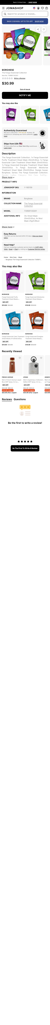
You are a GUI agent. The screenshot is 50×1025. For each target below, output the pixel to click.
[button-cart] (46, 8)
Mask (20, 257)
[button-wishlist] (42, 8)
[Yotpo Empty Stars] (7, 78)
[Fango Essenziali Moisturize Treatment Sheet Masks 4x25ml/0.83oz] (45, 273)
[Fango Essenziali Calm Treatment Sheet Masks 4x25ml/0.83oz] (22, 312)
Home (6, 257)
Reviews (7, 399)
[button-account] (38, 8)
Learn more (8, 148)
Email (10, 249)
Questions (20, 399)
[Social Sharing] (38, 29)
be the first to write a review (25, 448)
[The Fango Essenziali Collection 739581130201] (44, 29)
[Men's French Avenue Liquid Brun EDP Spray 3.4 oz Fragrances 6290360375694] (20, 358)
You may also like (10, 103)
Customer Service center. (36, 249)
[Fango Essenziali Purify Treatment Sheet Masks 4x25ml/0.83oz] (22, 273)
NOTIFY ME (25, 95)
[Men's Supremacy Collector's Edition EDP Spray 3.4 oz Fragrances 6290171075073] (41, 358)
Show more (7, 177)
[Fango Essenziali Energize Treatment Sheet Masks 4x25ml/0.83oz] (45, 312)
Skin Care (13, 257)
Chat (16, 249)
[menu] (3, 8)
